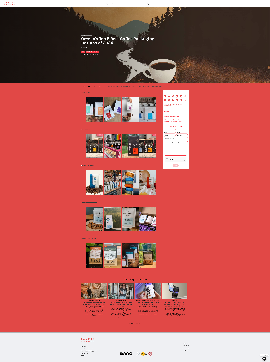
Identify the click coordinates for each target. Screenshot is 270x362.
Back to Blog (135, 323)
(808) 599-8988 (85, 353)
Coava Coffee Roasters (88, 165)
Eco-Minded (128, 4)
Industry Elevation (139, 4)
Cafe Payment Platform (117, 4)
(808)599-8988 (167, 105)
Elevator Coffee (86, 129)
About (152, 4)
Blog (147, 4)
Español (83, 355)
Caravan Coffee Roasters (89, 238)
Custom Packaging (103, 4)
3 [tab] (137, 319)
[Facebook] (127, 354)
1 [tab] (133, 319)
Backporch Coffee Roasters (89, 202)
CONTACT (83, 346)
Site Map (186, 350)
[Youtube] (130, 354)
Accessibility (185, 348)
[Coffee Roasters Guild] (144, 354)
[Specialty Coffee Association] (138, 354)
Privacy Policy (185, 343)
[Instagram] (124, 354)
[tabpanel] (94, 299)
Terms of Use (185, 345)
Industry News (88, 35)
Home (94, 4)
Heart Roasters (86, 92)
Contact (159, 4)
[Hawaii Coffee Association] (150, 354)
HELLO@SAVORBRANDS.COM (88, 348)
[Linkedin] (121, 354)
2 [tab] (135, 319)
